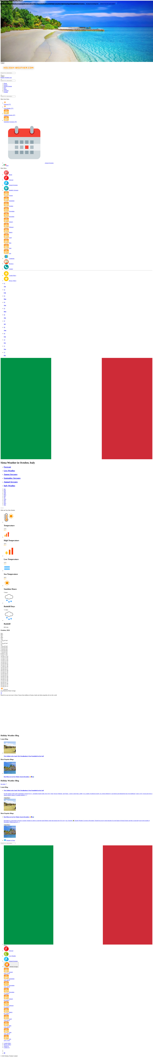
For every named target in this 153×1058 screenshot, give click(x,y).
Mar (5, 492)
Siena (5, 89)
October (6, 92)
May (5, 494)
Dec (5, 505)
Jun (5, 496)
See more (3, 784)
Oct (5, 502)
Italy (5, 87)
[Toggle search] (1, 79)
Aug (5, 499)
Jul (4, 497)
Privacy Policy (7, 1044)
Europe (5, 85)
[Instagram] (78, 1053)
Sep (5, 500)
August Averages (10, 474)
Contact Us (6, 1047)
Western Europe (8, 86)
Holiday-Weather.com (6, 77)
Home (5, 83)
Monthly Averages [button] (13, 190)
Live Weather (9, 471)
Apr (5, 493)
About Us (6, 1046)
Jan (4, 489)
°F (1, 693)
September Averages (12, 478)
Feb (5, 490)
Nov (5, 503)
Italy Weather (9, 486)
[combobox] (8, 73)
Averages (6, 90)
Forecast (7, 467)
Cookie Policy (7, 1043)
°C (1, 692)
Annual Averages (11, 482)
